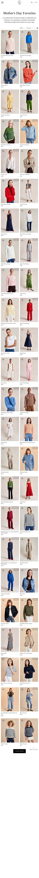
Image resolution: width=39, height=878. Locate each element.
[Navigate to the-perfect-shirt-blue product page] (29, 42)
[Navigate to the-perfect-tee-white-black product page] (29, 518)
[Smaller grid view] (37, 28)
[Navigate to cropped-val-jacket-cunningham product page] (10, 580)
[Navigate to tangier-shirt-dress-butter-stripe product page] (10, 101)
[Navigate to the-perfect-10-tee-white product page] (10, 340)
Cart (36, 2)
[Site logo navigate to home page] (19, 2)
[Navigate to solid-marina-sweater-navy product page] (29, 670)
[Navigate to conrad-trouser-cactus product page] (29, 101)
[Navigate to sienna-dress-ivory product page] (10, 369)
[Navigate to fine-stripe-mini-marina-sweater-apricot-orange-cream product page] (29, 429)
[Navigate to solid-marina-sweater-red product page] (10, 191)
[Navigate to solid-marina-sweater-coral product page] (29, 72)
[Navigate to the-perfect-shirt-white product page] (29, 221)
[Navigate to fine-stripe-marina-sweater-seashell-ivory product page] (10, 42)
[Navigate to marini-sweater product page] (10, 730)
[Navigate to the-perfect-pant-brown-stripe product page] (10, 459)
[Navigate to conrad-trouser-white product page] (29, 191)
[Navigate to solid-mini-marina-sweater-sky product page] (10, 399)
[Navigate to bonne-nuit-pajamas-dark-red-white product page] (29, 310)
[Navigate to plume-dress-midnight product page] (10, 221)
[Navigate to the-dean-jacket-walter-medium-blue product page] (29, 459)
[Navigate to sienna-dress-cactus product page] (29, 280)
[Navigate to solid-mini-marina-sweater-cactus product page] (10, 488)
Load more (19, 751)
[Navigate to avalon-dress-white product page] (10, 429)
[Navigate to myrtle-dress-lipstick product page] (29, 488)
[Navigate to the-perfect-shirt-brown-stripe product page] (29, 161)
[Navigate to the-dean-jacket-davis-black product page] (10, 610)
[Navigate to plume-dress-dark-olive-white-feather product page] (10, 640)
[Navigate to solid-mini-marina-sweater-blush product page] (10, 280)
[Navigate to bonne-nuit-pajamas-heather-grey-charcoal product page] (29, 250)
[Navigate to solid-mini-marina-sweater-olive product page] (29, 610)
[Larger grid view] (35, 28)
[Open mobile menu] (2, 2)
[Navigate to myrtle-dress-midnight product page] (29, 340)
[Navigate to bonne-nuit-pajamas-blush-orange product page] (29, 369)
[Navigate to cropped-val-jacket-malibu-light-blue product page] (29, 131)
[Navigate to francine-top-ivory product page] (10, 161)
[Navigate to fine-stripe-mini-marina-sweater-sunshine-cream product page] (10, 310)
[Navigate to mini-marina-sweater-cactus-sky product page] (10, 131)
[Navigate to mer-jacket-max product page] (29, 580)
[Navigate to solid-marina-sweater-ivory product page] (10, 250)
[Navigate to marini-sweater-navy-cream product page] (29, 730)
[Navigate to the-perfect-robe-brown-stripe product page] (29, 549)
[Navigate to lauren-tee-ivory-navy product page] (10, 670)
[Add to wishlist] (3, 32)
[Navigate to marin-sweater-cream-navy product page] (29, 699)
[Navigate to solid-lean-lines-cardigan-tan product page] (29, 640)
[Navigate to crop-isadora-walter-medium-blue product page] (10, 699)
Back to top (33, 749)
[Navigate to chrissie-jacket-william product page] (10, 72)
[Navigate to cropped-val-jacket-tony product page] (29, 399)
